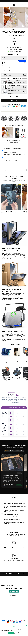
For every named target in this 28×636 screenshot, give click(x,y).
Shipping (14, 112)
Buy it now (14, 100)
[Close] (26, 625)
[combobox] (13, 152)
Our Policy (13, 609)
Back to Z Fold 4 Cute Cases (15, 573)
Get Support (13, 613)
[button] (14, 58)
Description (14, 110)
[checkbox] (14, 82)
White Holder (10, 43)
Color (14, 41)
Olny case (18, 43)
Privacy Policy (12, 630)
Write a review (14, 591)
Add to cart (14, 144)
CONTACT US (13, 617)
